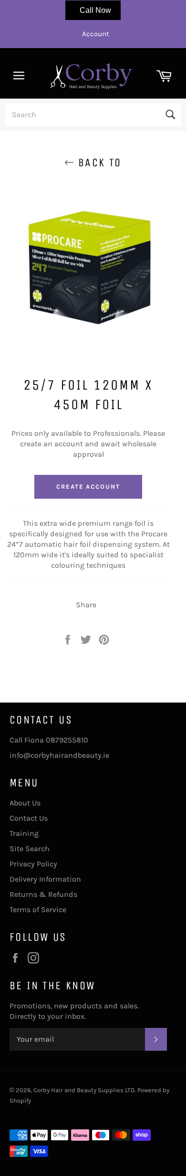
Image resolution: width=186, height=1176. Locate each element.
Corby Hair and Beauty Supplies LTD (84, 1090)
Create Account (88, 486)
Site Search (30, 848)
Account (95, 34)
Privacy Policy (33, 863)
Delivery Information (45, 879)
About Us (25, 802)
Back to (97, 162)
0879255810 (67, 739)
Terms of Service (38, 909)
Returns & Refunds (43, 894)
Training (24, 833)
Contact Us (29, 818)
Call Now (95, 10)
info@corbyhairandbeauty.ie (59, 755)
